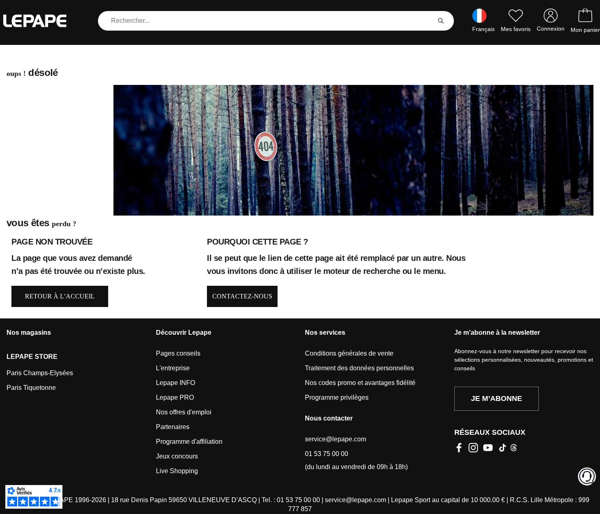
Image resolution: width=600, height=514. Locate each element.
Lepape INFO (175, 382)
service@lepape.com (335, 439)
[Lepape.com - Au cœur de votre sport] (41, 20)
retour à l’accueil (60, 296)
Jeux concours (177, 456)
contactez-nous (242, 296)
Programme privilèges (337, 397)
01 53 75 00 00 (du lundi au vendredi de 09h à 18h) (356, 460)
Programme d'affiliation (189, 441)
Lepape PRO (175, 397)
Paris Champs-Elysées (40, 372)
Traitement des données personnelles (359, 368)
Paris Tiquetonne (31, 387)
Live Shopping (177, 470)
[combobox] (266, 21)
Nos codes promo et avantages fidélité (360, 382)
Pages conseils (178, 353)
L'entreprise (173, 368)
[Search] (441, 20)
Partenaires (172, 426)
